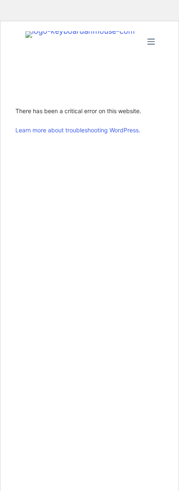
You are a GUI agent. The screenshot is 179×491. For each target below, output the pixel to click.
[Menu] (151, 41)
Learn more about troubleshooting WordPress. (77, 130)
